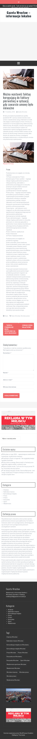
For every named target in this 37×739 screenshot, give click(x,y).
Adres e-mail (8, 380)
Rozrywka (6, 499)
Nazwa (5, 372)
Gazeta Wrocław (22, 112)
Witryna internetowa (9, 387)
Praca (5, 496)
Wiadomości (7, 503)
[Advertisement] (18, 41)
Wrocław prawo (25, 316)
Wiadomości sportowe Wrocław (16, 664)
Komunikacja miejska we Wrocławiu (18, 645)
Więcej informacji (8, 164)
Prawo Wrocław (15, 316)
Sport (5, 501)
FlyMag (14, 735)
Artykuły (6, 490)
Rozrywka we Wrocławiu (14, 656)
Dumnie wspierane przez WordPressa (15, 733)
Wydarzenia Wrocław (13, 680)
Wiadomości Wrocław (13, 668)
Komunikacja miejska (10, 494)
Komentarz (7, 353)
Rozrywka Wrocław (13, 660)
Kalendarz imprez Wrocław (15, 641)
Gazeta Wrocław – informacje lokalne (18, 14)
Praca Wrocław (11, 652)
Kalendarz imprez (9, 492)
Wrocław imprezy (12, 672)
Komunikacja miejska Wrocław (16, 649)
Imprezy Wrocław (12, 637)
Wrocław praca (24, 672)
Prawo (6, 316)
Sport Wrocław (25, 660)
